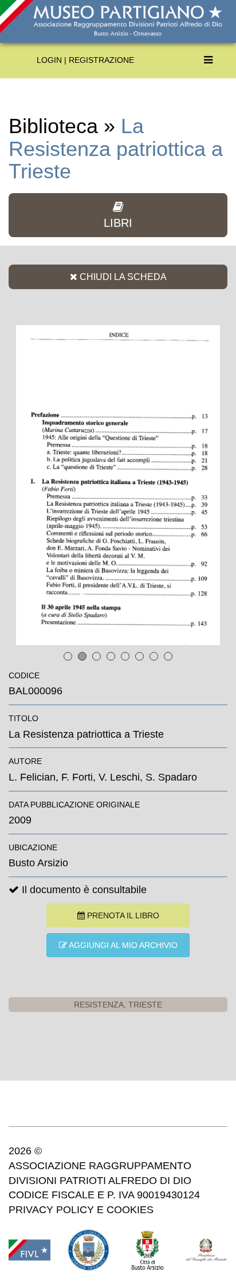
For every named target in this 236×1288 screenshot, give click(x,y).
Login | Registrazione (85, 60)
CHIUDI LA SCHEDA (122, 276)
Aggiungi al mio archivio (122, 945)
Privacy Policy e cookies (81, 1209)
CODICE (24, 675)
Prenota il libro (122, 915)
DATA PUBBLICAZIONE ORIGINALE (74, 804)
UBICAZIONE (33, 847)
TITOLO (23, 718)
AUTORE (25, 761)
